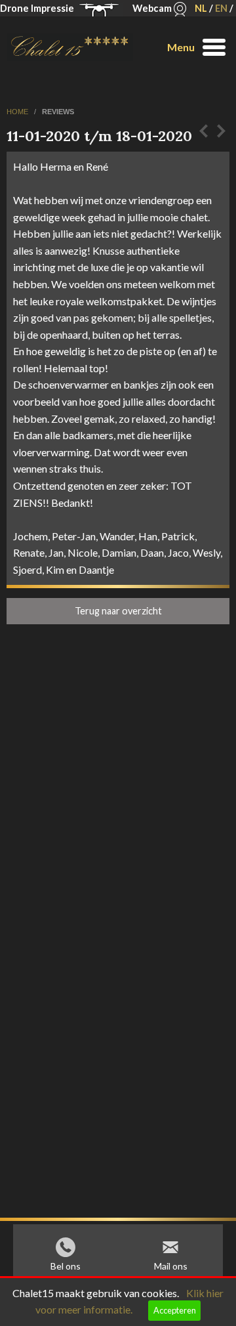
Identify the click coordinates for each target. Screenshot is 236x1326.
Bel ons (65, 1266)
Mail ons (170, 1266)
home (18, 112)
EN (221, 8)
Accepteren (174, 1310)
